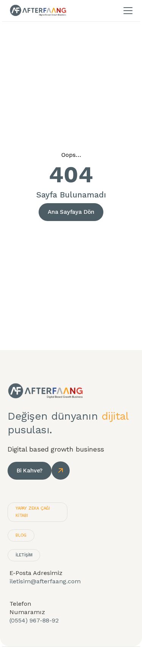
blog (21, 535)
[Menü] (128, 10)
